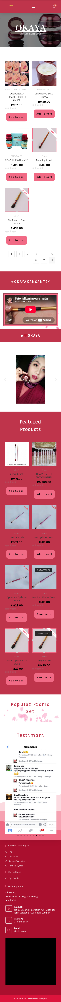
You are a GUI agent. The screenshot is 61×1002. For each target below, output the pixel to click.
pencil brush (16, 473)
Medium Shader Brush (44, 597)
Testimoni (30, 735)
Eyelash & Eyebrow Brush (17, 599)
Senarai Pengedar (17, 861)
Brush (44, 156)
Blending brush (44, 160)
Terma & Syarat (16, 865)
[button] (33, 6)
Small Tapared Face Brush (17, 662)
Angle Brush (44, 660)
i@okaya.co (20, 931)
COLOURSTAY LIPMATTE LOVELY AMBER (17, 97)
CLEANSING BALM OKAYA (44, 95)
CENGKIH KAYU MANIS (16, 160)
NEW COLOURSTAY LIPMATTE (16, 89)
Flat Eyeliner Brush (44, 537)
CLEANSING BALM (44, 89)
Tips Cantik (14, 878)
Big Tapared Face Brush (17, 222)
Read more (44, 614)
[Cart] (54, 6)
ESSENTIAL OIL (17, 156)
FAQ (11, 851)
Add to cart (17, 117)
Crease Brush (17, 537)
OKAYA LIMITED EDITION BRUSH (44, 475)
